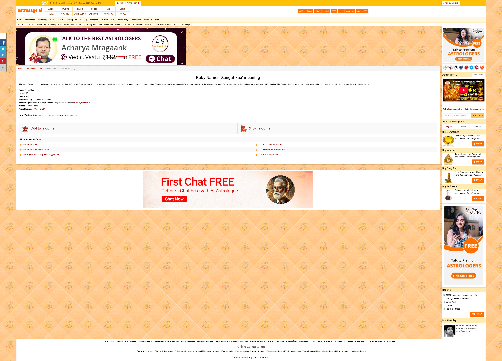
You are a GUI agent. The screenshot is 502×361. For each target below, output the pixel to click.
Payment (350, 341)
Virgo (123, 9)
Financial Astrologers (325, 351)
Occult (60, 20)
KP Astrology (245, 341)
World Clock (110, 341)
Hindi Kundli (108, 24)
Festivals (148, 20)
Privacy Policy (361, 341)
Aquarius (108, 14)
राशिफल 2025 (69, 24)
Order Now (477, 314)
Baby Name (31, 68)
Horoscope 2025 (70, 3)
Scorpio (65, 14)
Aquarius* (33, 106)
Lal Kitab (127, 24)
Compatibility (122, 20)
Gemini (79, 9)
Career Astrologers (275, 351)
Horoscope (30, 20)
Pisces (123, 14)
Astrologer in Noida (170, 341)
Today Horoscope (94, 24)
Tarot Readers (228, 351)
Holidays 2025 (123, 341)
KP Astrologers (343, 351)
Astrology (42, 20)
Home (20, 20)
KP (112, 20)
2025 (52, 20)
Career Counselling (152, 341)
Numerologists (242, 351)
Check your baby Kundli (268, 154)
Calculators (136, 20)
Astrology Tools (284, 341)
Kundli (60, 3)
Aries (50, 9)
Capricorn (94, 14)
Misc (157, 20)
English (449, 127)
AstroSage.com (262, 358)
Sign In (446, 3)
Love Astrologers (258, 351)
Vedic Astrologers (293, 351)
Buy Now (478, 144)
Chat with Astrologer (181, 24)
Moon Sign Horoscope (228, 341)
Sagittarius (80, 14)
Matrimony (80, 24)
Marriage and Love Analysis (457, 298)
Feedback (307, 341)
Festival (478, 127)
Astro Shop (149, 24)
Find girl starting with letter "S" (272, 144)
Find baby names (30, 144)
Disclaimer (185, 341)
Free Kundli (22, 24)
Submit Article (319, 341)
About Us (341, 341)
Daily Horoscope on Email (475, 109)
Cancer (94, 9)
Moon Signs (138, 24)
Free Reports (72, 20)
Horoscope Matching (37, 24)
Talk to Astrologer (126, 3)
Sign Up (454, 3)
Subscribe (478, 75)
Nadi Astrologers (358, 351)
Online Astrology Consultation (188, 351)
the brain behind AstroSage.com (467, 328)
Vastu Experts (309, 351)
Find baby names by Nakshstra (36, 149)
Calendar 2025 (84, 3)
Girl (41, 68)
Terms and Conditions (378, 341)
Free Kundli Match (199, 341)
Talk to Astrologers (144, 351)
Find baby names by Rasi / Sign (272, 149)
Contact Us (331, 341)
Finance (449, 305)
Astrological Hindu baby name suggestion (41, 154)
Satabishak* (39, 109)
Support (392, 341)
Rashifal (53, 3)
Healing (83, 20)
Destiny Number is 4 (83, 103)
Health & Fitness (453, 309)
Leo (108, 9)
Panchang (94, 20)
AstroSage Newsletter (452, 109)
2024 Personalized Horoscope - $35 (461, 295)
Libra (51, 14)
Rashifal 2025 (96, 3)
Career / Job (451, 302)
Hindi (463, 127)
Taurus (65, 9)
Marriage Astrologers (211, 351)
